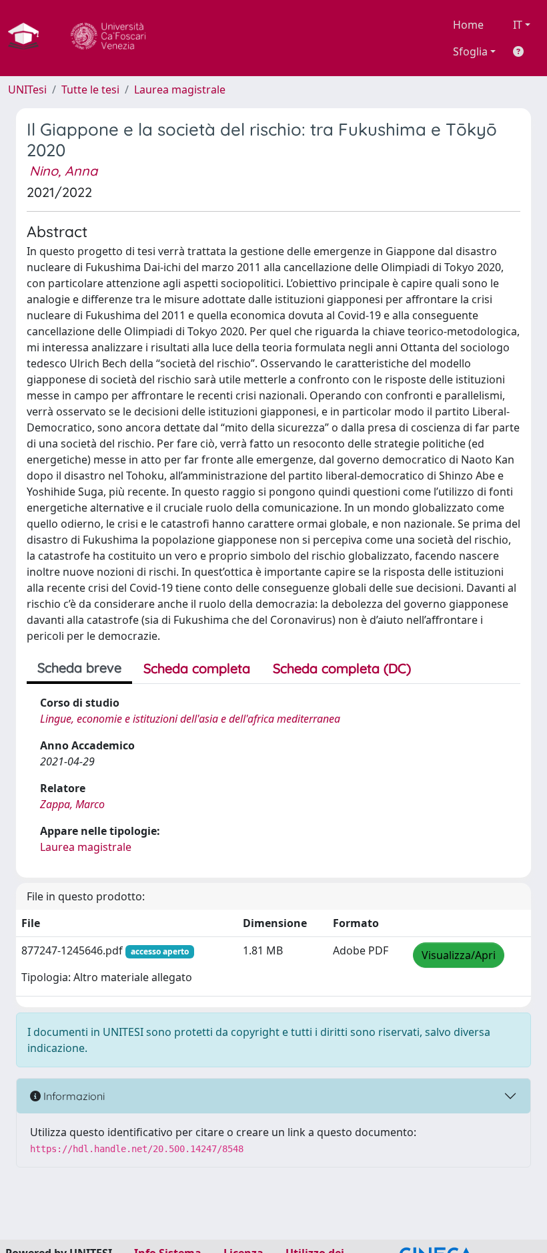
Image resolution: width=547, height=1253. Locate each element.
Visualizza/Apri (459, 955)
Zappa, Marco (72, 804)
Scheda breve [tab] (79, 667)
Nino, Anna (63, 170)
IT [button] (517, 24)
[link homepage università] (108, 38)
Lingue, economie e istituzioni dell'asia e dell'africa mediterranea (190, 718)
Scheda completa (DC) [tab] (342, 668)
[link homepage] (28, 38)
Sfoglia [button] (470, 51)
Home (468, 24)
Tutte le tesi (90, 89)
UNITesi (27, 89)
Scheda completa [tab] (196, 668)
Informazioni (73, 1096)
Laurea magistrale (179, 89)
